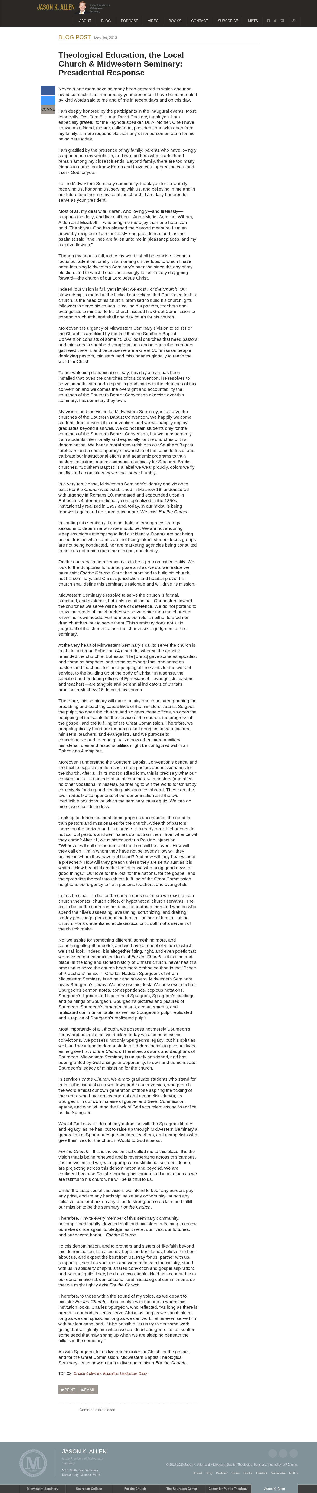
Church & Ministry (87, 1373)
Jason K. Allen (274, 1488)
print (70, 1390)
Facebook (272, 1453)
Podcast (129, 21)
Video (153, 21)
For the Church (135, 1488)
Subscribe (228, 21)
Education (110, 1373)
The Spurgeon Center (181, 1488)
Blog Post (74, 37)
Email (293, 1453)
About (85, 21)
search (294, 21)
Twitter (283, 1453)
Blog (106, 21)
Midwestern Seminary (42, 1488)
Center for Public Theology (228, 1488)
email (282, 20)
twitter (275, 20)
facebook (268, 20)
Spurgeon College (89, 1488)
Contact (199, 21)
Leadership (128, 1373)
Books (175, 21)
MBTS (253, 21)
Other (143, 1373)
